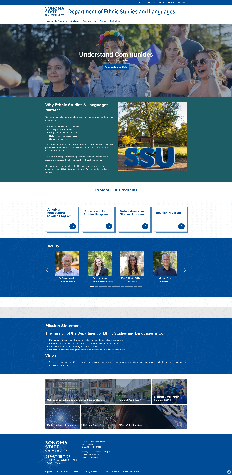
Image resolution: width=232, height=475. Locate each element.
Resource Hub (89, 21)
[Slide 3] (101, 286)
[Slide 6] (114, 286)
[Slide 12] (140, 286)
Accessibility (97, 472)
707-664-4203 (93, 457)
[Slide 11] (135, 286)
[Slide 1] (92, 286)
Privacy (87, 472)
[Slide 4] (105, 286)
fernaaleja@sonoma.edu (91, 454)
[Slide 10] (131, 286)
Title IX (116, 472)
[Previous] (47, 270)
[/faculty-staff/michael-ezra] (165, 263)
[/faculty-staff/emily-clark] (100, 263)
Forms (103, 21)
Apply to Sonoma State (116, 66)
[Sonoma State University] (55, 11)
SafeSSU (108, 472)
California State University (131, 472)
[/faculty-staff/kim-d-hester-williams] (132, 263)
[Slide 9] (127, 286)
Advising (74, 21)
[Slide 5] (109, 286)
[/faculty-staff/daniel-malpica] (67, 263)
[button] (229, 472)
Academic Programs (57, 21)
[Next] (185, 270)
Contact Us (114, 21)
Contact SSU (77, 472)
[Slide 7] (118, 286)
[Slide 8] (122, 286)
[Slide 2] (96, 286)
